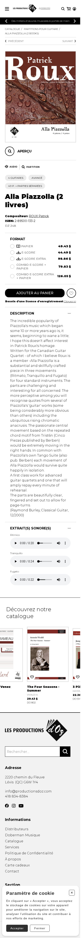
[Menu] (7, 9)
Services (12, 847)
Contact (12, 871)
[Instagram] (14, 805)
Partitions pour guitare (41, 29)
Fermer (39, 928)
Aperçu (24, 151)
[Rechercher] (65, 751)
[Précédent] (6, 21)
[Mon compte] (74, 9)
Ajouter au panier (34, 293)
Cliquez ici (70, 301)
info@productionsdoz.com (28, 791)
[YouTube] (21, 806)
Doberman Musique (22, 835)
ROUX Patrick (39, 216)
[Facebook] (7, 805)
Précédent (16, 41)
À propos (13, 859)
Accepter (17, 928)
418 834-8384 (16, 796)
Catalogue (12, 29)
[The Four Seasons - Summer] (48, 665)
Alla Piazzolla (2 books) (22, 33)
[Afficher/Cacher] (69, 313)
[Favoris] (71, 293)
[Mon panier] (69, 9)
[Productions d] (40, 730)
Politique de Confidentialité (29, 853)
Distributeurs (16, 829)
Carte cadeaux (17, 865)
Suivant (67, 41)
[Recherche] (63, 9)
